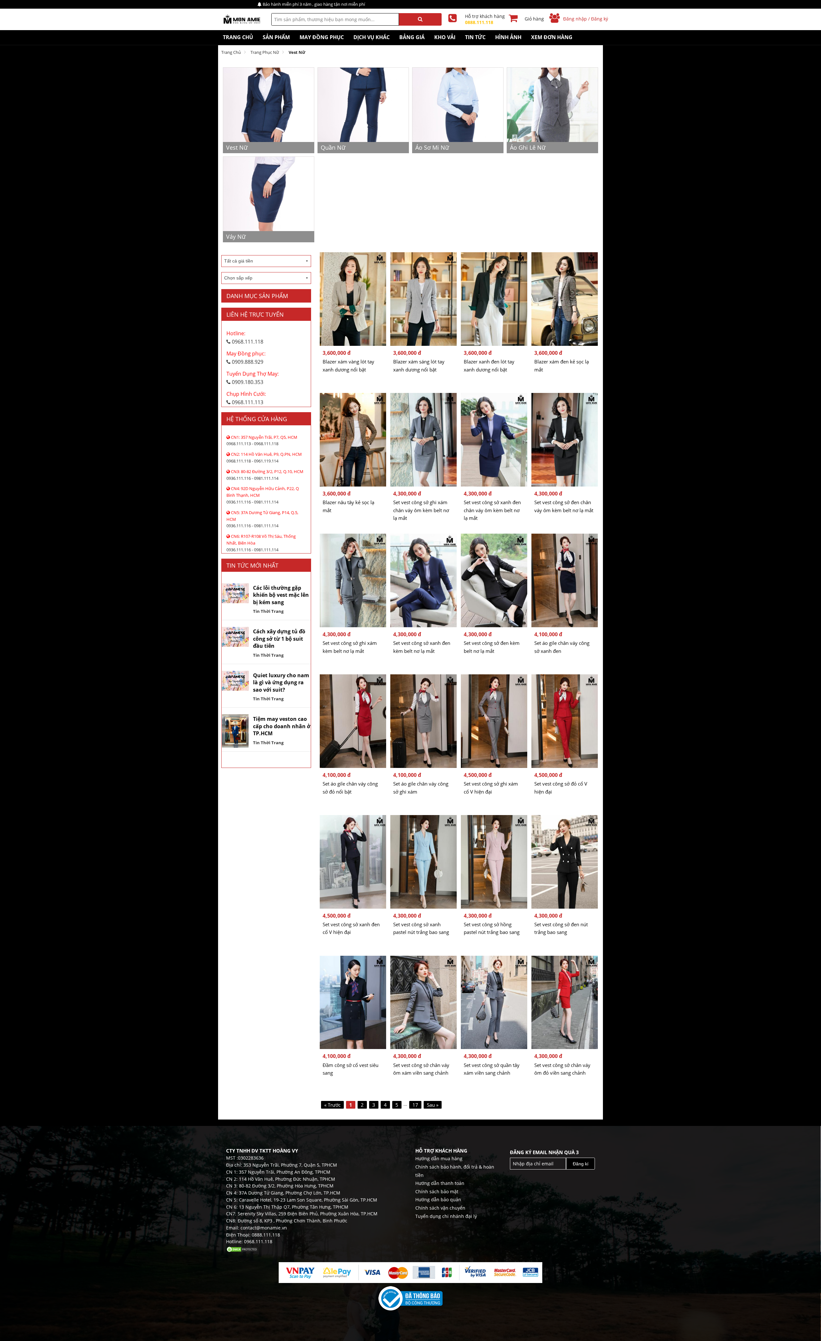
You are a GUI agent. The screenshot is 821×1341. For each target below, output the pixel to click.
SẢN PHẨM (276, 37)
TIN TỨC (475, 37)
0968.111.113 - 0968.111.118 (261, 440)
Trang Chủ (238, 37)
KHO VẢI (444, 37)
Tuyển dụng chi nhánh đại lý (446, 1216)
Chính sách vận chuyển (440, 1208)
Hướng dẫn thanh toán (439, 1183)
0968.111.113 (246, 398)
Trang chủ (231, 52)
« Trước (332, 1105)
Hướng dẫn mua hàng (438, 1158)
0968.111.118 (244, 337)
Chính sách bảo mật (436, 1191)
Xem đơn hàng (551, 37)
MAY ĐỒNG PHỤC (322, 37)
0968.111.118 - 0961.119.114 (264, 457)
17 (415, 1105)
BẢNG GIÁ (412, 37)
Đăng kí (580, 1163)
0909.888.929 (246, 357)
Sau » (432, 1105)
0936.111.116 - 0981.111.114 (264, 475)
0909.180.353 (252, 378)
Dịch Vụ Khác (371, 37)
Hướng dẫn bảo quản (438, 1199)
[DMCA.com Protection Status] (242, 1248)
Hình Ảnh (508, 37)
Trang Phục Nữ (264, 52)
